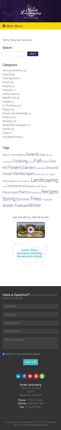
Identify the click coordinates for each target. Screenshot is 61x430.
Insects (19, 181)
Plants (6, 109)
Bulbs (43, 154)
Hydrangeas (9, 181)
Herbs (37, 174)
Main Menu (14, 25)
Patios (43, 186)
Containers (7, 162)
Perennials (10, 192)
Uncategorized (11, 136)
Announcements (12, 70)
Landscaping (44, 180)
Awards (7, 74)
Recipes (7, 121)
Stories (7, 129)
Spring (9, 199)
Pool (32, 192)
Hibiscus (44, 174)
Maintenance (16, 186)
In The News (10, 105)
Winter (35, 205)
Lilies (5, 186)
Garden (29, 167)
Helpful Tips (9, 97)
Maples (31, 186)
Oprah (37, 186)
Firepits (7, 86)
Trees (6, 133)
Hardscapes (10, 93)
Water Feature (15, 205)
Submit (29, 362)
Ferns (45, 161)
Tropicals (47, 199)
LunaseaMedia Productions (36, 425)
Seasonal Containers (15, 125)
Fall (37, 161)
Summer (23, 199)
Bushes (50, 155)
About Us (8, 154)
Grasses (40, 168)
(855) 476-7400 (35, 403)
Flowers (7, 90)
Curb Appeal (10, 78)
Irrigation (26, 181)
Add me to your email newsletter (23, 354)
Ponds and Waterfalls (15, 113)
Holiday (7, 101)
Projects (8, 117)
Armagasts (19, 154)
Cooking (20, 161)
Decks (30, 162)
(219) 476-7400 (34, 400)
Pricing (38, 193)
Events (7, 82)
